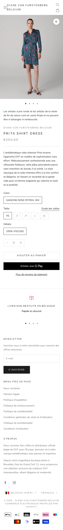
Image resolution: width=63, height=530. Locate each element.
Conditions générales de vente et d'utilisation (28, 417)
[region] (31, 306)
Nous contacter (12, 388)
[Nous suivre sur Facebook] (5, 482)
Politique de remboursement (19, 405)
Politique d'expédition (15, 400)
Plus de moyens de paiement (31, 274)
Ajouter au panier (31, 255)
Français (47, 493)
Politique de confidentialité (18, 411)
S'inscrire (17, 369)
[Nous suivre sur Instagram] (14, 482)
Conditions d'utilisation (16, 428)
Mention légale (12, 394)
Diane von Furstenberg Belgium (28, 127)
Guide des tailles (50, 208)
